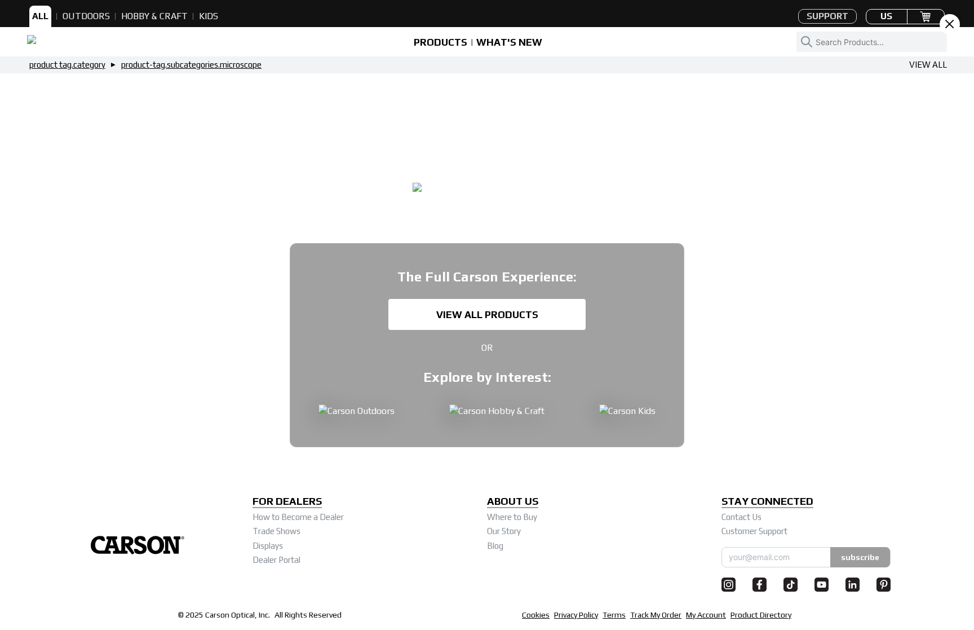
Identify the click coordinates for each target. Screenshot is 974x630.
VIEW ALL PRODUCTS (487, 314)
